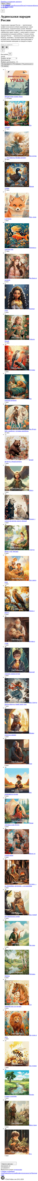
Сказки (11, 5)
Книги (36, 5)
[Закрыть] (3, 11)
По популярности (7, 64)
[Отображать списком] (7, 47)
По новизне (5, 66)
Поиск (8, 3)
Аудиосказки (5, 5)
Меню (3, 3)
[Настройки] (3, 50)
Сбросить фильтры (8, 1164)
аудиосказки (18, 1169)
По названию (17, 64)
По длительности (27, 64)
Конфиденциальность (23, 1173)
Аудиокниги (29, 5)
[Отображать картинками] (3, 47)
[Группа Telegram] (3, 1179)
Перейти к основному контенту (11, 1)
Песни (23, 5)
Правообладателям (10, 1173)
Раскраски (17, 5)
